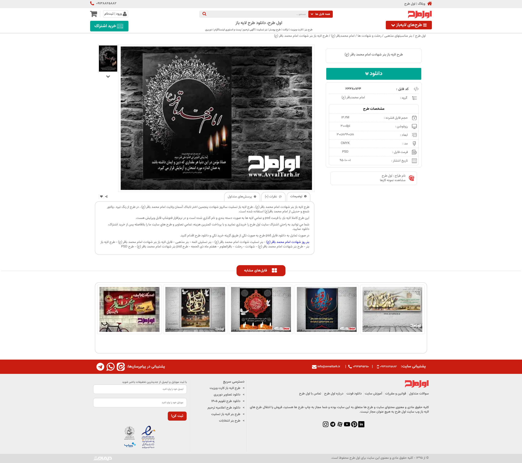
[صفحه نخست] (428, 4)
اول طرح (409, 4)
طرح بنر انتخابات (229, 420)
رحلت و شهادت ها (369, 36)
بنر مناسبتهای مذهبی (398, 36)
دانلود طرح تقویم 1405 (225, 401)
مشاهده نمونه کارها (393, 180)
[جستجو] (204, 14)
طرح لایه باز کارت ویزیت (225, 388)
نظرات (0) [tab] (271, 196)
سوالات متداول (419, 393)
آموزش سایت (373, 393)
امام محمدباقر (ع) (343, 36)
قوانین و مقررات (395, 393)
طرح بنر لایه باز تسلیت (225, 414)
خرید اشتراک (105, 26)
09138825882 (106, 3)
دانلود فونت (354, 393)
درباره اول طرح (333, 393)
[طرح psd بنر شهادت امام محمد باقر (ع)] (108, 58)
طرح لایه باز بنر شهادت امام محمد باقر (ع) (301, 36)
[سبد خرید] (93, 15)
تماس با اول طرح (310, 393)
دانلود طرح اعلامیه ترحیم (224, 407)
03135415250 (361, 366)
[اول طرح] (419, 14)
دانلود (376, 73)
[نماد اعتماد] (139, 437)
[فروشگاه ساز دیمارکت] (102, 458)
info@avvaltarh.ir (328, 366)
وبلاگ (421, 4)
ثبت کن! (177, 416)
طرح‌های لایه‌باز (409, 25)
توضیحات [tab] (296, 196)
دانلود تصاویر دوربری (227, 394)
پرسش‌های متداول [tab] (240, 196)
